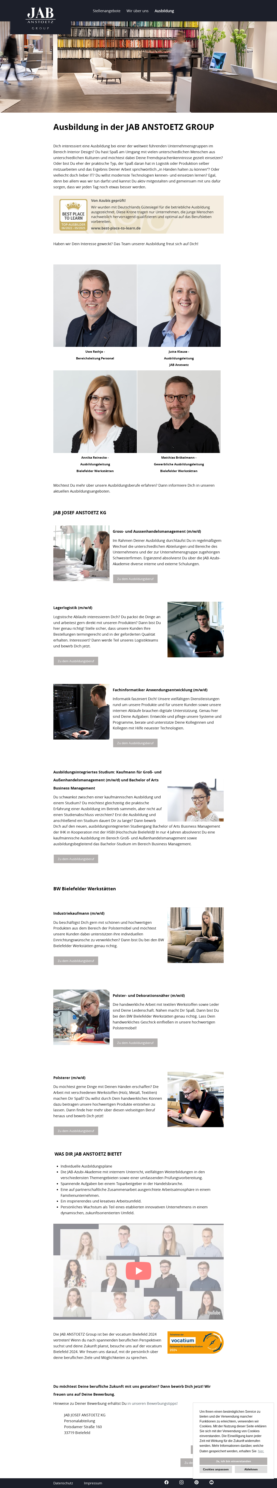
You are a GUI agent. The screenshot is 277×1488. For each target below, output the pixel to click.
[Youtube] (211, 1483)
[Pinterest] (196, 1483)
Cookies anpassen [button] (216, 1469)
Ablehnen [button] (251, 1469)
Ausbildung (164, 10)
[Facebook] (166, 1483)
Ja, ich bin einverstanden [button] (233, 1461)
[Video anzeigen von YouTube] (138, 1272)
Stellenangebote (106, 10)
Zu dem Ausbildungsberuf (135, 579)
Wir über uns (138, 10)
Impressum (93, 1483)
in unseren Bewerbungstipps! (153, 1403)
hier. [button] (261, 1451)
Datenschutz (63, 1483)
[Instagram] (181, 1483)
